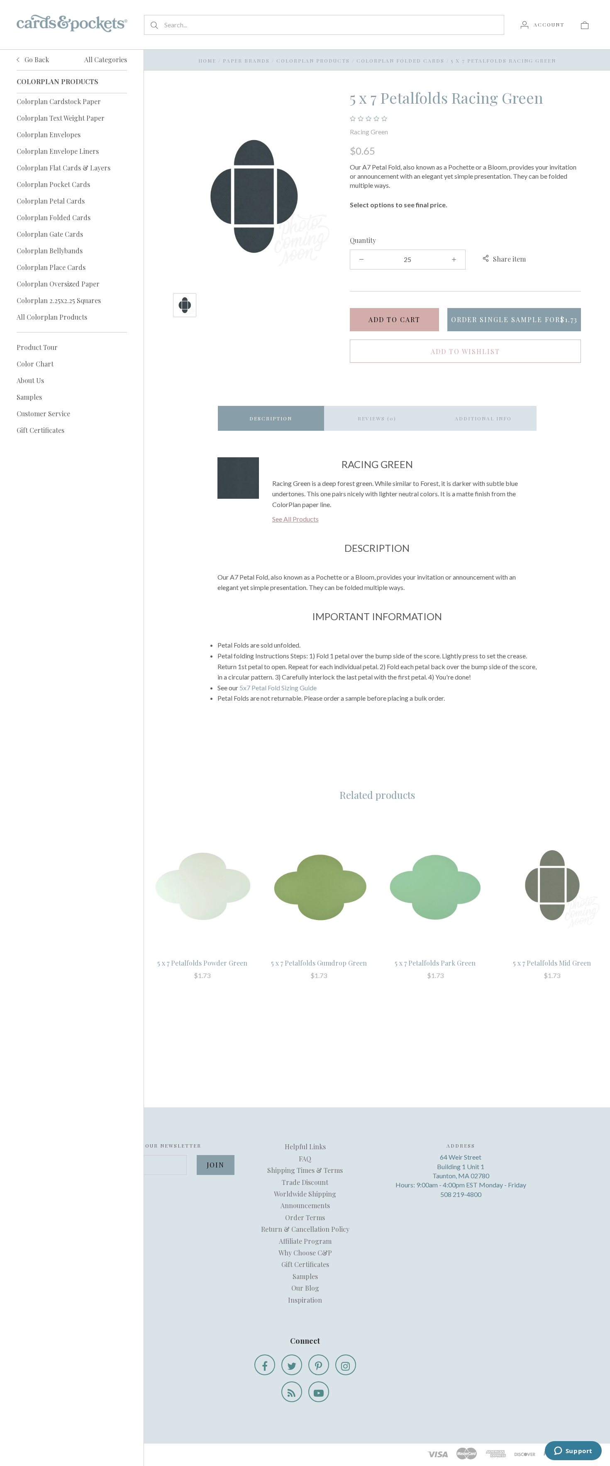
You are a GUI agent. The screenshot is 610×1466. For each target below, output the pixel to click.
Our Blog (305, 1288)
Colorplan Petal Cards (51, 201)
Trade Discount (305, 1182)
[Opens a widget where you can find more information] (573, 1451)
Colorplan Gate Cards (50, 234)
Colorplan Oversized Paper (58, 283)
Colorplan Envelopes (49, 134)
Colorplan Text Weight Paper (61, 118)
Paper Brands (246, 60)
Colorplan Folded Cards (53, 217)
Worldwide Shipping (305, 1193)
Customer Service (43, 413)
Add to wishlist (465, 351)
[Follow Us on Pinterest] (318, 1364)
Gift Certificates (40, 430)
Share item (509, 259)
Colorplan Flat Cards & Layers (63, 167)
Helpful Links (305, 1146)
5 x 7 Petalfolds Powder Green (202, 963)
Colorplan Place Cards (51, 267)
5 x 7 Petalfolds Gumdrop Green (319, 963)
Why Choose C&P (305, 1252)
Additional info (483, 418)
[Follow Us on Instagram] (345, 1364)
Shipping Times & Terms (305, 1170)
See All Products (295, 519)
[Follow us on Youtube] (318, 1391)
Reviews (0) (377, 418)
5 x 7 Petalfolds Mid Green (552, 963)
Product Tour (37, 347)
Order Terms (305, 1217)
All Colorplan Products (52, 317)
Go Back (36, 59)
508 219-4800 (460, 1194)
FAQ (305, 1158)
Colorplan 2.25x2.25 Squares (59, 300)
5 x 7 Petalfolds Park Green (435, 963)
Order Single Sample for (514, 319)
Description (270, 418)
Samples (29, 397)
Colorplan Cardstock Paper (59, 101)
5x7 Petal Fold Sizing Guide (278, 688)
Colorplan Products (313, 60)
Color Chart (35, 363)
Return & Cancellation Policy (305, 1229)
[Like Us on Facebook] (264, 1364)
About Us (30, 380)
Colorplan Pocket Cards (53, 184)
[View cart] (584, 24)
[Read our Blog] (291, 1391)
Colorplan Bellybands (50, 250)
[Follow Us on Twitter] (291, 1364)
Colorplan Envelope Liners (58, 151)
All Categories (105, 59)
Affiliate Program (305, 1241)
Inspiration (305, 1300)
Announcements (305, 1205)
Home (207, 60)
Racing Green (369, 132)
